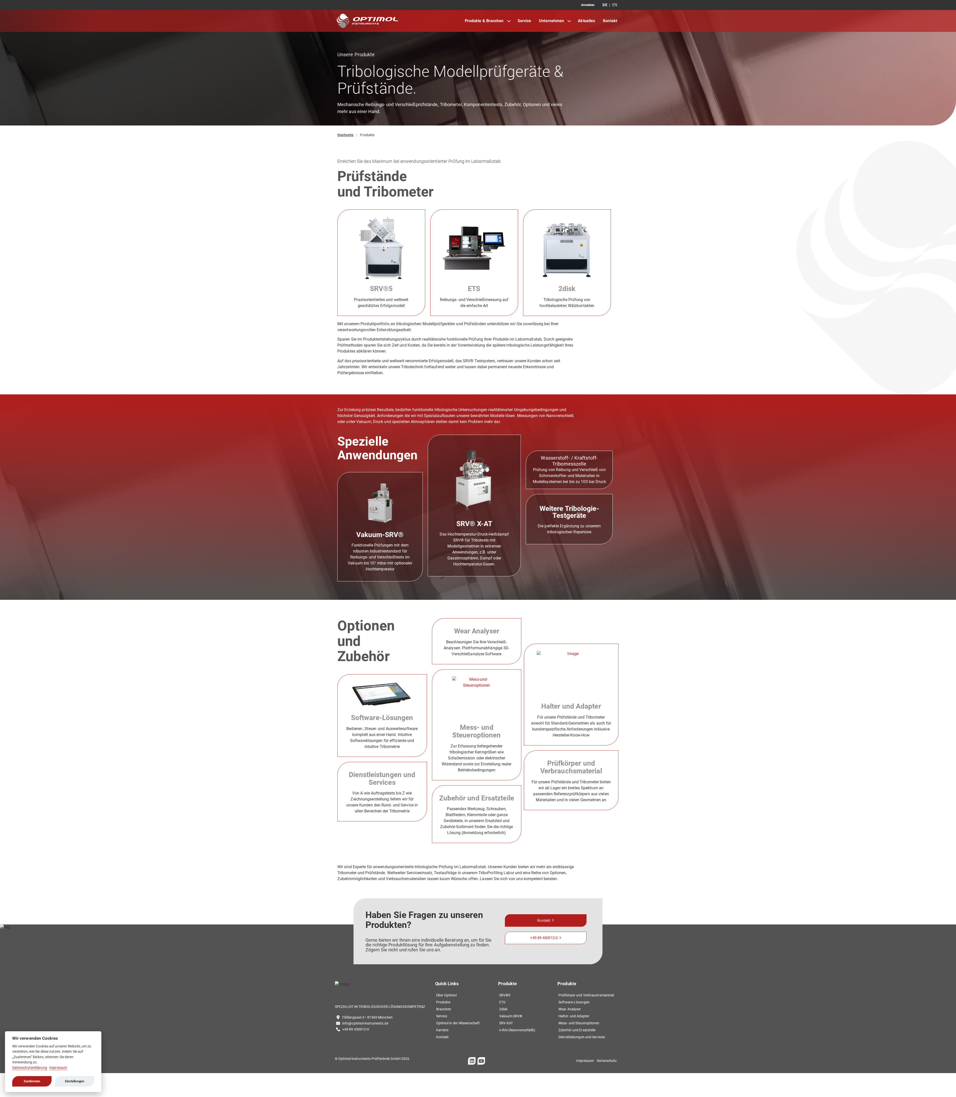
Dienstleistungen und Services (382, 779)
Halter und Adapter (571, 706)
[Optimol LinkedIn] (472, 1061)
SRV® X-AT (474, 524)
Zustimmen (32, 1081)
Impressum (58, 1068)
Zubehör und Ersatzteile (476, 798)
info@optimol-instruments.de (365, 1023)
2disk (567, 289)
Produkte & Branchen (484, 20)
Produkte (367, 135)
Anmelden (588, 5)
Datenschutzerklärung (29, 1068)
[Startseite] (367, 21)
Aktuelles (586, 20)
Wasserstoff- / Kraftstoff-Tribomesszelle (569, 461)
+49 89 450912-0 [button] (544, 938)
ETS (474, 289)
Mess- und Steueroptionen (476, 731)
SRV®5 (381, 289)
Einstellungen (74, 1081)
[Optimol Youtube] (481, 1061)
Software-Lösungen (382, 718)
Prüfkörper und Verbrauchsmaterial (571, 767)
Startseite (345, 135)
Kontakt (610, 20)
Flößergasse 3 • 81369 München (367, 1017)
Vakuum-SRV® (380, 535)
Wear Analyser (476, 631)
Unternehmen (551, 20)
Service (524, 20)
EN (614, 5)
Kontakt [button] (543, 920)
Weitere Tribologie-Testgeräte (569, 512)
